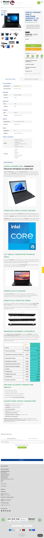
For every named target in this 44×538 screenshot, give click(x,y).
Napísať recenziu (22, 447)
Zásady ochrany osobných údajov (7, 478)
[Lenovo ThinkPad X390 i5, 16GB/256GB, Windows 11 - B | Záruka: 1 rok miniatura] (2, 34)
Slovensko (27, 525)
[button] (28, 22)
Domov (2, 7)
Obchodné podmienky (5, 473)
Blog (2, 481)
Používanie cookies (4, 477)
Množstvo (27, 39)
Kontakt (2, 480)
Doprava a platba (4, 476)
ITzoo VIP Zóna (3, 483)
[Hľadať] (38, 2)
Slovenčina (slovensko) (16, 525)
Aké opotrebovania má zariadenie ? (31, 79)
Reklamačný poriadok (5, 475)
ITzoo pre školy (3, 485)
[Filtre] (2, 442)
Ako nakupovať (4, 472)
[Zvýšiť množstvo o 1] (35, 41)
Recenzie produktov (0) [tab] (11, 438)
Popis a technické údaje (10, 79)
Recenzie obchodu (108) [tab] (32, 438)
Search (22, 533)
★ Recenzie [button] (42, 270)
